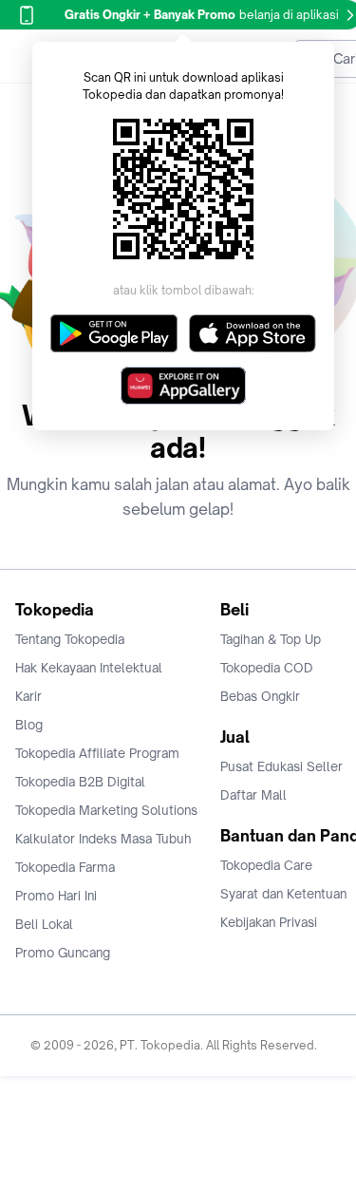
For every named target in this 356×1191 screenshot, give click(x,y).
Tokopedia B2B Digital (80, 781)
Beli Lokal (44, 924)
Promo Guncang (62, 952)
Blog (29, 724)
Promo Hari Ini (56, 895)
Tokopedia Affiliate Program (97, 753)
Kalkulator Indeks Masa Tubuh (103, 838)
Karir (28, 696)
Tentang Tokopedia (69, 639)
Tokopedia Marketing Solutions (106, 810)
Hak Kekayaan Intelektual (88, 667)
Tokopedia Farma (65, 867)
